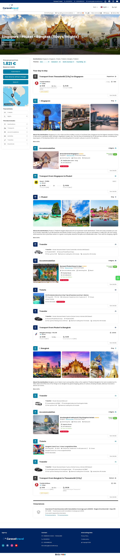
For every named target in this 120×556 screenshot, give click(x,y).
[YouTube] (117, 1)
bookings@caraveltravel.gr (95, 1)
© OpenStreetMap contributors (11, 87)
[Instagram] (113, 1)
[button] (36, 117)
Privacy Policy (84, 536)
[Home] (105, 1)
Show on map (70, 155)
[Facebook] (109, 1)
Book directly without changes (15, 77)
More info (36, 141)
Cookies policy (85, 539)
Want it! (15, 82)
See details (113, 95)
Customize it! (15, 72)
